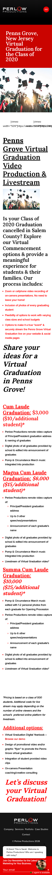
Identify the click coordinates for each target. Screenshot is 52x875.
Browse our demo (15, 739)
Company (9, 829)
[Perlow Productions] (15, 10)
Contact (26, 834)
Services (19, 829)
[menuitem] (9, 829)
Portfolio (29, 829)
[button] (24, 852)
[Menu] (46, 9)
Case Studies (41, 829)
